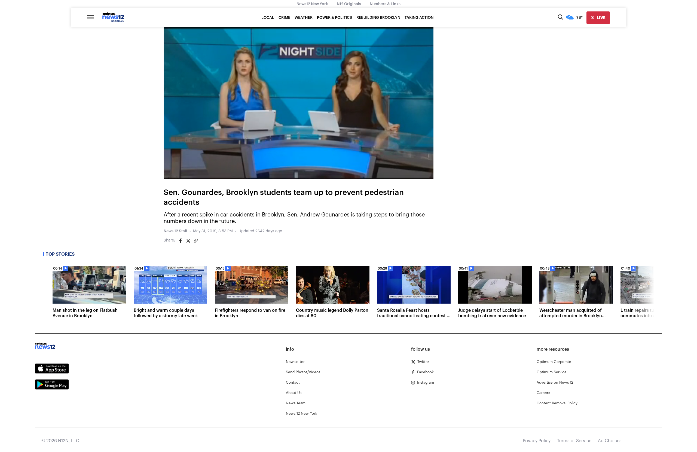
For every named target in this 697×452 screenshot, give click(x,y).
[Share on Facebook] (180, 241)
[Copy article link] (196, 241)
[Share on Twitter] (188, 241)
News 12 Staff (175, 231)
